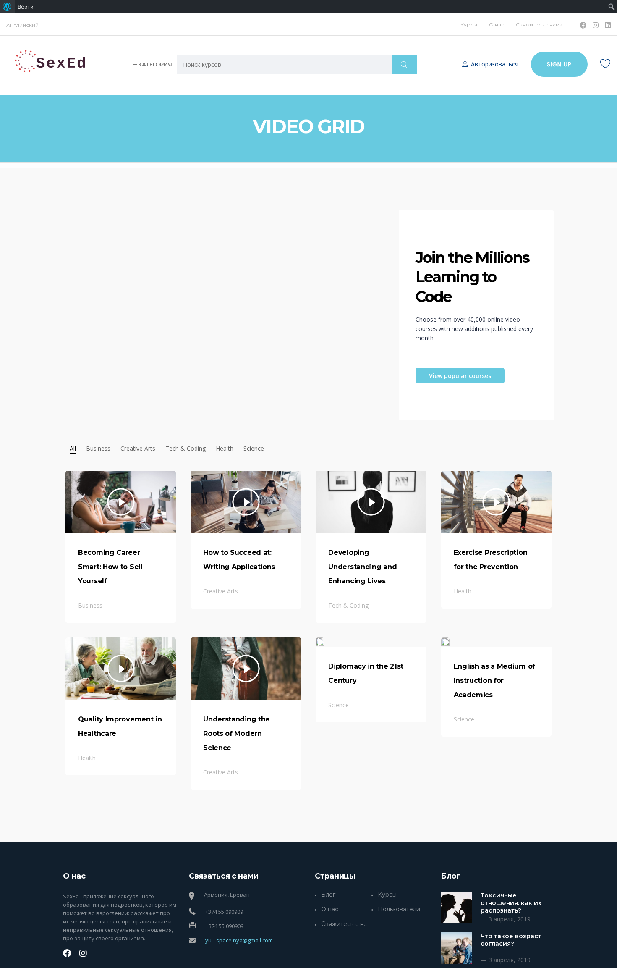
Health (224, 448)
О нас (496, 24)
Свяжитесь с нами (539, 24)
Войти (26, 6)
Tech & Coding (185, 448)
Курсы (468, 24)
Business (98, 448)
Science (253, 448)
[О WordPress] (7, 6)
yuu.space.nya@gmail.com (239, 940)
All (73, 448)
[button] (460, 375)
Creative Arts (137, 448)
